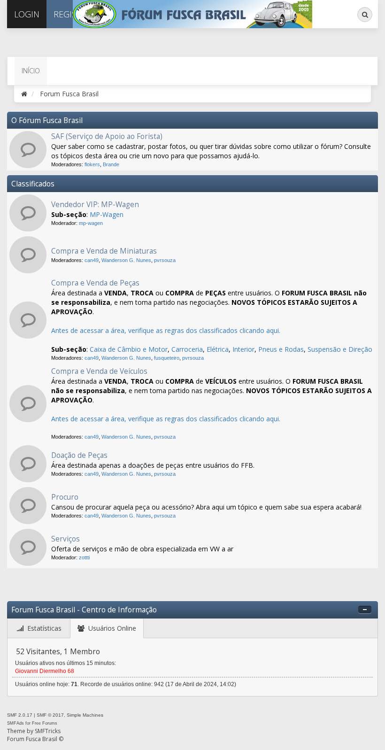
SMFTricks (48, 731)
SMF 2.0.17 (19, 715)
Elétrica (218, 349)
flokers (92, 164)
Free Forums (44, 723)
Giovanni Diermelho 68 (44, 671)
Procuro (64, 497)
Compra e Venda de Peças (95, 283)
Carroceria (187, 349)
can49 (92, 260)
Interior (243, 349)
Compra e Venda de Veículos (99, 371)
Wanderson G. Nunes (126, 260)
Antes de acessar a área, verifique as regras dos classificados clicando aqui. (165, 330)
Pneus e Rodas (281, 349)
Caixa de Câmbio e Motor (129, 349)
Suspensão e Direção (340, 349)
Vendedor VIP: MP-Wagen (95, 204)
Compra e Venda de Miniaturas (104, 251)
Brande (111, 164)
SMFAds (15, 723)
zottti (84, 557)
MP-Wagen (106, 214)
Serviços (65, 539)
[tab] (39, 628)
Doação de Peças (79, 455)
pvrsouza (165, 260)
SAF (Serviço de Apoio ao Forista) (106, 136)
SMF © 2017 (50, 715)
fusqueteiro (166, 358)
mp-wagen (91, 223)
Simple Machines (85, 715)
